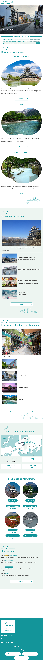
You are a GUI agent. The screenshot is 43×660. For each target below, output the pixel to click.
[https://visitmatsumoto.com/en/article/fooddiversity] (21, 282)
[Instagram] (23, 650)
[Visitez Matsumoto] (7, 2)
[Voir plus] (21, 19)
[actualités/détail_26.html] (21, 569)
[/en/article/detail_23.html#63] (12, 525)
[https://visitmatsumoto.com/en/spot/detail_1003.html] (21, 364)
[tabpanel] (21, 19)
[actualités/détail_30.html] (21, 562)
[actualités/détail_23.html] (21, 574)
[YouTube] (21, 650)
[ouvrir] (21, 41)
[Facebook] (19, 650)
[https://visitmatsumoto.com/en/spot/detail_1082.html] (21, 376)
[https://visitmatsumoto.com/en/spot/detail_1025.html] (21, 399)
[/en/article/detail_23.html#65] (30, 525)
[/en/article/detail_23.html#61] (12, 496)
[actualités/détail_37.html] (21, 556)
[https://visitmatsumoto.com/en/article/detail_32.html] (21, 294)
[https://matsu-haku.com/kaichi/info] (21, 39)
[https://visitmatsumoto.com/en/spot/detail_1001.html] (21, 388)
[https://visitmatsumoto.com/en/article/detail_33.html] (21, 258)
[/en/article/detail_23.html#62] (30, 496)
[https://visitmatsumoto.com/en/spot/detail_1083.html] (21, 343)
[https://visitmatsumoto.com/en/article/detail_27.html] (21, 270)
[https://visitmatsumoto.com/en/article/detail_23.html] (21, 235)
